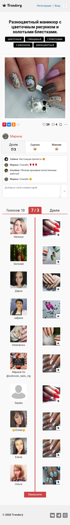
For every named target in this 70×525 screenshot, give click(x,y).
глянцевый (34, 39)
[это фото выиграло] (51, 282)
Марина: (14, 165)
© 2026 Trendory (12, 514)
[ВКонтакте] (9, 124)
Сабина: (14, 159)
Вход (57, 5)
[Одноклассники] (13, 124)
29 (47, 124)
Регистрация (44, 5)
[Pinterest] (4, 124)
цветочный (14, 39)
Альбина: (15, 170)
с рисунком (23, 45)
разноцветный (45, 45)
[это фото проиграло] (51, 228)
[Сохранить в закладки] (61, 124)
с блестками (54, 39)
